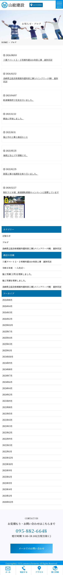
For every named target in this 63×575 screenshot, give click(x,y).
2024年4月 (7, 388)
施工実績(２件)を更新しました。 (17, 274)
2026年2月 (7, 318)
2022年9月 (7, 438)
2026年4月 (7, 306)
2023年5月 (7, 413)
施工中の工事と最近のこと (15, 137)
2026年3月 (7, 312)
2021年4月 (7, 489)
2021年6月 (7, 476)
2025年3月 (7, 344)
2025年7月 (7, 331)
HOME (4, 42)
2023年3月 (7, 426)
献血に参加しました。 (13, 118)
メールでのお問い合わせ (31, 548)
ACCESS (37, 4)
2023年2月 (7, 432)
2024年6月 (7, 382)
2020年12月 (7, 501)
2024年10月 (7, 356)
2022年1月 (7, 451)
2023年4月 (7, 419)
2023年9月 (7, 400)
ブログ (13, 42)
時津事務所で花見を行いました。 (18, 100)
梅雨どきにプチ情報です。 (15, 155)
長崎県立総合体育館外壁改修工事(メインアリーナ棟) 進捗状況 (31, 248)
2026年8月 (7, 299)
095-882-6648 (31, 531)
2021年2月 (7, 495)
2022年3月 (7, 445)
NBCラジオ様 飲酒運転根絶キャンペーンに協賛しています (31, 192)
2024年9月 (7, 362)
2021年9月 (7, 470)
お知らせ (6, 235)
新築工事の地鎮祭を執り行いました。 (20, 173)
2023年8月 (7, 407)
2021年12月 (7, 457)
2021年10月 (7, 464)
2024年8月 (7, 369)
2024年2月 (7, 394)
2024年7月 (7, 375)
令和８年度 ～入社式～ (13, 267)
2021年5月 (7, 483)
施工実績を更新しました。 (14, 280)
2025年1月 (7, 350)
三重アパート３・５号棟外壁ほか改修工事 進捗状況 (27, 59)
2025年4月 (7, 337)
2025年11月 (7, 325)
